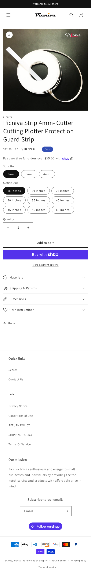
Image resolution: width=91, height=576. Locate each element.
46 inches (14, 210)
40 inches (63, 200)
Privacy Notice (18, 406)
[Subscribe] (66, 511)
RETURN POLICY (19, 425)
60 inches (63, 210)
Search (13, 370)
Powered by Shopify (37, 560)
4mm (47, 174)
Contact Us (15, 379)
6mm (29, 174)
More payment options (46, 264)
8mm (11, 174)
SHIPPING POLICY (20, 435)
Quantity (8, 219)
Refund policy (58, 560)
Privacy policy (78, 560)
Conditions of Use (20, 416)
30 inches (14, 200)
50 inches (39, 210)
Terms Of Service (19, 444)
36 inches (39, 200)
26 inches (62, 191)
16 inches (14, 191)
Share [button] (11, 323)
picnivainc (19, 560)
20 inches (38, 191)
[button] (8, 15)
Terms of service (47, 567)
